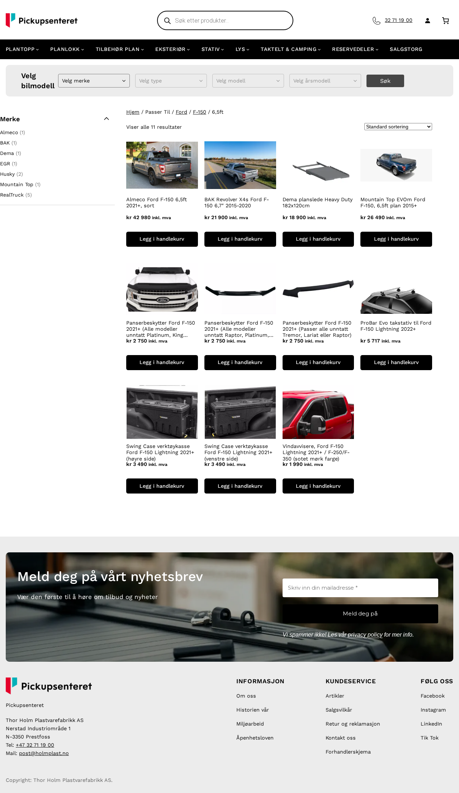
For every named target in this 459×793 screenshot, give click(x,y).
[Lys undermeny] (248, 49)
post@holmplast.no (44, 753)
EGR (5, 163)
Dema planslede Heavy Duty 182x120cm (317, 202)
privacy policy (365, 635)
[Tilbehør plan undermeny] (142, 49)
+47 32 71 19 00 (35, 745)
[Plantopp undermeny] (37, 49)
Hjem (132, 112)
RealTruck (12, 195)
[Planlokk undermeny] (82, 49)
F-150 (199, 112)
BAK (5, 143)
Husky (7, 174)
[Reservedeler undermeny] (377, 49)
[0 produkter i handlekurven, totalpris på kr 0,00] (445, 20)
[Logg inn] (426, 20)
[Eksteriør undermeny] (188, 49)
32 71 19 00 (398, 20)
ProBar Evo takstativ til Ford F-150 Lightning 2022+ (395, 326)
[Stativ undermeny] (222, 49)
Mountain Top (16, 184)
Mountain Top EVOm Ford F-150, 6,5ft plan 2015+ (392, 202)
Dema (7, 153)
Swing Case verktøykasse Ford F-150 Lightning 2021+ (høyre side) (160, 452)
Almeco (9, 132)
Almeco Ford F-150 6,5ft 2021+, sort (156, 202)
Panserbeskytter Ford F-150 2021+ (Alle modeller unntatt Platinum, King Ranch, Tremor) (160, 329)
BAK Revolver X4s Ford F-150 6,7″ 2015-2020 (236, 202)
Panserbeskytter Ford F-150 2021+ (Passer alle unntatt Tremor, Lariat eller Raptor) (317, 329)
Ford (181, 112)
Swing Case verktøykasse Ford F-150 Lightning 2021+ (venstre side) (238, 452)
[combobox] (63, 81)
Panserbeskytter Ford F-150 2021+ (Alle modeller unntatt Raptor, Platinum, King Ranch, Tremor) (238, 329)
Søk (385, 80)
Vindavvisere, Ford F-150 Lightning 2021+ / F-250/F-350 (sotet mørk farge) (316, 452)
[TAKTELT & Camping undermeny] (319, 49)
